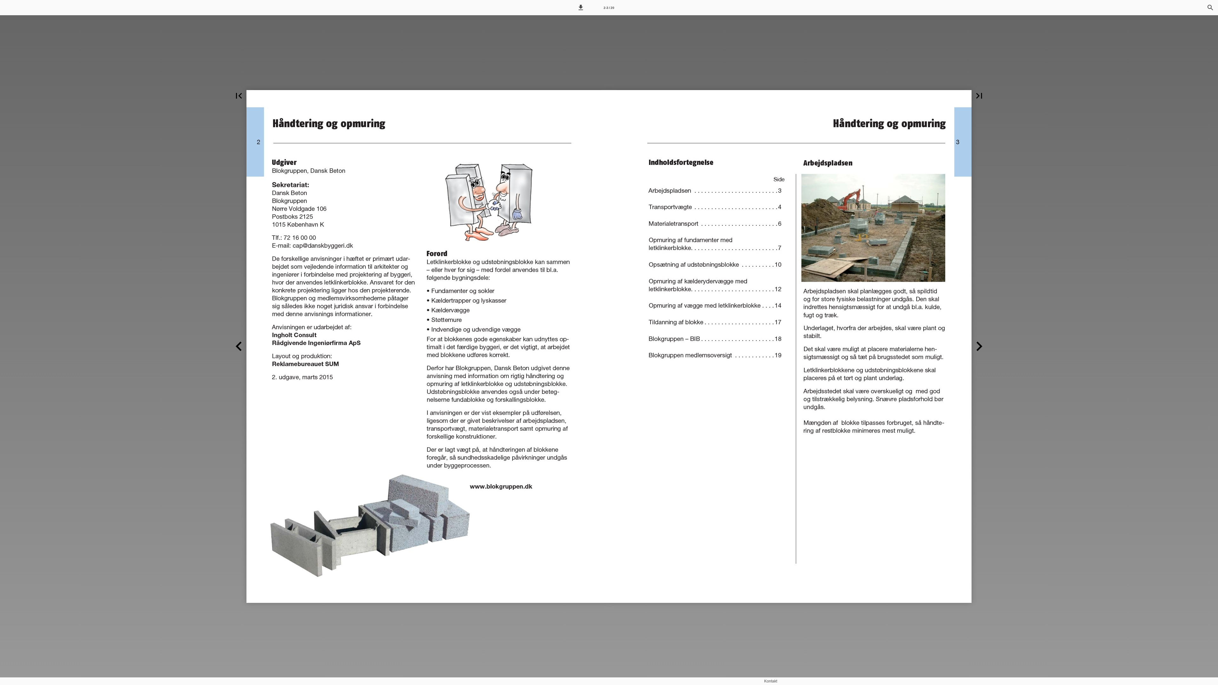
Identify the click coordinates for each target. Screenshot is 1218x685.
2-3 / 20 (609, 8)
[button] (580, 7)
